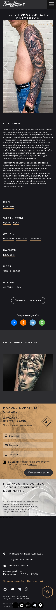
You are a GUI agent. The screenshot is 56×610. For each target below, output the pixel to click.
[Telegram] (33, 322)
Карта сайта (9, 604)
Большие (9, 255)
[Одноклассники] (23, 322)
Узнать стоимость (28, 300)
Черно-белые (11, 271)
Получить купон (38, 472)
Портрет (21, 239)
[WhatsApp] (42, 322)
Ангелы (8, 287)
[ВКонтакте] (14, 322)
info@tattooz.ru (19, 566)
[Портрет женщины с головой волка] (28, 372)
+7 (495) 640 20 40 (21, 560)
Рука (16, 222)
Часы (18, 287)
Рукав (7, 222)
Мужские (8, 206)
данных (32, 464)
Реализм (8, 239)
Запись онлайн (13, 581)
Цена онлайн (36, 581)
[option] (28, 175)
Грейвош (35, 239)
